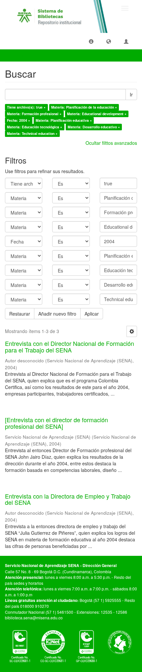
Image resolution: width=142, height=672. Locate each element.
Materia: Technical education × (32, 133)
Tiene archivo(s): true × (26, 107)
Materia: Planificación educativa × (64, 120)
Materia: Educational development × (96, 113)
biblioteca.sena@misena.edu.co (34, 617)
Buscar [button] (18, 55)
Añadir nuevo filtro (57, 313)
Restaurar (19, 313)
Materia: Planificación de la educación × (84, 107)
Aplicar (92, 313)
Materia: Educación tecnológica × (34, 126)
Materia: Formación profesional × (34, 113)
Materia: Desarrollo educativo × (94, 126)
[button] (91, 41)
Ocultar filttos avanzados (111, 143)
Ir (131, 94)
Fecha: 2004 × (18, 120)
